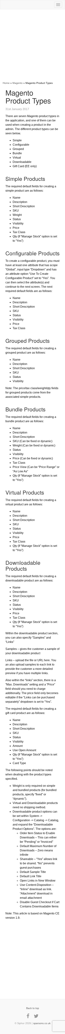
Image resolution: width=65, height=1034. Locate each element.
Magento (17, 83)
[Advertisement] (32, 45)
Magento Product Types (28, 96)
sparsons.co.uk (42, 1023)
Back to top (32, 1008)
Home (6, 83)
